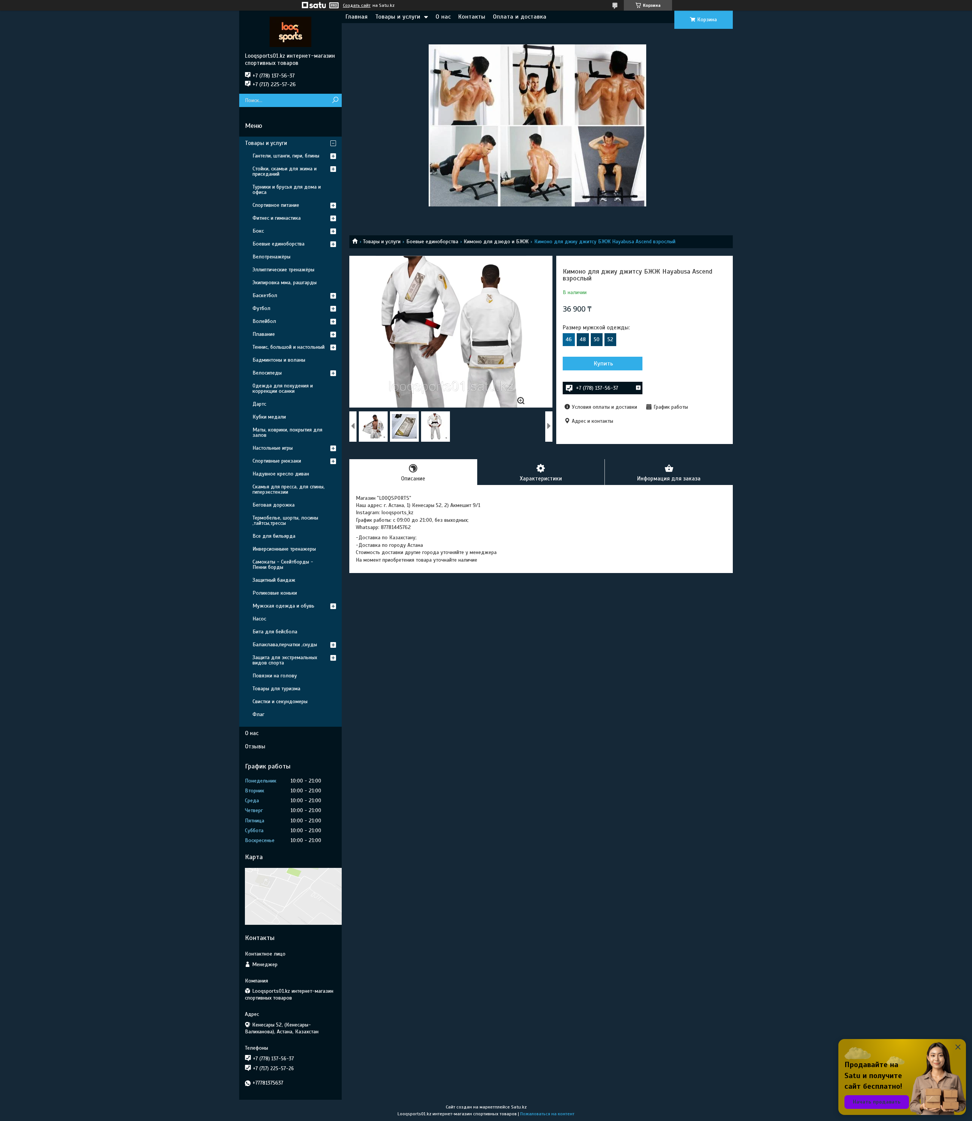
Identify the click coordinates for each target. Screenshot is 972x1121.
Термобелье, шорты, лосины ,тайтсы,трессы (285, 520)
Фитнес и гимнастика (276, 218)
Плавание (263, 334)
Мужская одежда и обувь (283, 606)
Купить (603, 363)
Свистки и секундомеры (280, 701)
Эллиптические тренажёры (283, 269)
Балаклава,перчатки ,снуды (284, 644)
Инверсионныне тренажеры (284, 549)
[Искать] (335, 100)
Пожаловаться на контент (547, 1113)
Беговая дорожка (273, 505)
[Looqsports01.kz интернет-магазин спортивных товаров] (290, 31)
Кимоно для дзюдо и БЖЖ (496, 241)
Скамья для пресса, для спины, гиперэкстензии (288, 489)
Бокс (258, 231)
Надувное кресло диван (280, 474)
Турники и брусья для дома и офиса (286, 189)
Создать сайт (357, 5)
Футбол (261, 308)
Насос (259, 619)
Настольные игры (272, 448)
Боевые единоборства (432, 241)
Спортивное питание (275, 205)
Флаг (258, 714)
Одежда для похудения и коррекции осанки (282, 388)
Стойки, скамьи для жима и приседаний (284, 171)
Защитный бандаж (273, 580)
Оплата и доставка (519, 16)
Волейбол (264, 321)
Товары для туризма (276, 688)
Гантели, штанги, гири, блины (285, 156)
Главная (357, 16)
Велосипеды (267, 373)
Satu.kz (519, 1107)
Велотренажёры (271, 256)
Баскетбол (264, 295)
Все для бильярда (273, 536)
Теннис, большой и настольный (288, 347)
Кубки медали (269, 417)
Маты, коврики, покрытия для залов (287, 432)
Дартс (259, 404)
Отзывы (255, 746)
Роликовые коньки (274, 593)
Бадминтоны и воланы (278, 360)
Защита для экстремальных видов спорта (284, 660)
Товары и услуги (397, 16)
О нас (443, 16)
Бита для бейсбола (274, 631)
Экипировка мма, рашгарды (284, 282)
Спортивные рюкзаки (276, 461)
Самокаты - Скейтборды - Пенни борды (282, 564)
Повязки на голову (274, 675)
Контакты (471, 16)
